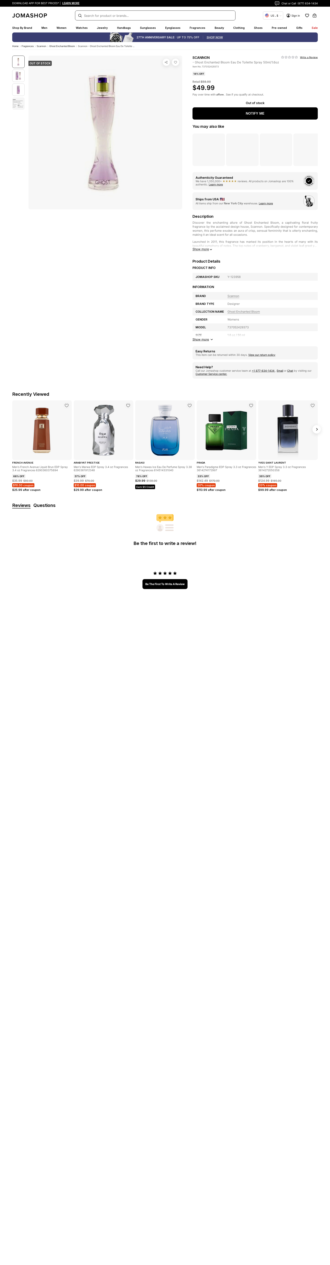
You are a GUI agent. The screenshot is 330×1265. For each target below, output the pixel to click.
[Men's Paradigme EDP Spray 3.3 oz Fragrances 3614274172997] (251, 405)
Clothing (239, 27)
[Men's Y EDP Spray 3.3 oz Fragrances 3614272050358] (312, 405)
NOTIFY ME (255, 113)
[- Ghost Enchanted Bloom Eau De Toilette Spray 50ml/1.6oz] (175, 62)
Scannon (41, 46)
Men (44, 27)
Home (15, 46)
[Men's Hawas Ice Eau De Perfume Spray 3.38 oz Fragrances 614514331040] (189, 405)
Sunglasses (148, 27)
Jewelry (102, 27)
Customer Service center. (211, 374)
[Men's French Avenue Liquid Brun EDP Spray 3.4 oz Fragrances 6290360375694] (66, 405)
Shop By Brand (22, 27)
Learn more (216, 184)
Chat (290, 370)
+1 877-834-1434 (263, 370)
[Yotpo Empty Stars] (289, 57)
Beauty (219, 27)
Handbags (124, 27)
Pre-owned (279, 27)
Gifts (299, 27)
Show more (200, 249)
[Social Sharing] (166, 62)
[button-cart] (314, 15)
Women (61, 27)
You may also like (208, 126)
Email (280, 370)
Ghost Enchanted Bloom (62, 46)
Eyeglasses (172, 27)
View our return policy (261, 354)
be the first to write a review (165, 584)
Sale (315, 27)
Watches (82, 27)
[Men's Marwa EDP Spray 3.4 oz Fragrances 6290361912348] (128, 405)
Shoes (258, 27)
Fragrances (197, 27)
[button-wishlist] (307, 15)
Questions (44, 505)
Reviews (21, 505)
